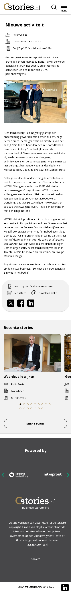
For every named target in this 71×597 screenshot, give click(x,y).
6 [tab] (38, 404)
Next (68, 474)
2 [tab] (24, 404)
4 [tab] (31, 404)
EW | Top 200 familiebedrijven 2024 (32, 48)
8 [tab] (46, 404)
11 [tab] (24, 408)
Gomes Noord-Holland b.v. (27, 41)
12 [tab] (28, 408)
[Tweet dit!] (11, 303)
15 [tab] (39, 408)
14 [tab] (35, 408)
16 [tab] (42, 408)
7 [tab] (42, 404)
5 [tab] (35, 404)
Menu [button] (63, 10)
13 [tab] (31, 408)
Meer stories (35, 423)
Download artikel (48, 293)
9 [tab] (49, 404)
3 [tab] (27, 404)
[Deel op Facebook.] (21, 303)
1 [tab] (20, 404)
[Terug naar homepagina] (22, 5)
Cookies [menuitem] (35, 559)
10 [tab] (20, 408)
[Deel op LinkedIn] (31, 303)
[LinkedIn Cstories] (65, 587)
